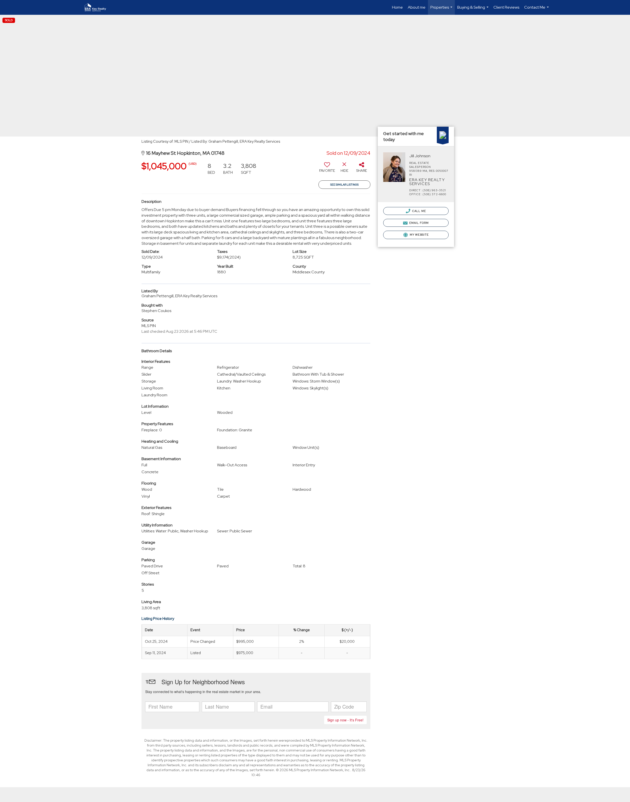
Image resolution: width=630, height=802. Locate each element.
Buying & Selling (473, 10)
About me (416, 7)
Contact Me (537, 10)
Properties (442, 10)
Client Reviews (506, 7)
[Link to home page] (97, 7)
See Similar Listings (344, 184)
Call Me (418, 211)
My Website (419, 234)
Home (397, 7)
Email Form (419, 223)
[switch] (327, 169)
